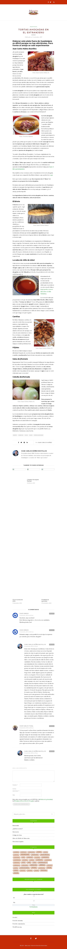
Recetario (33, 26)
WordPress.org (17, 927)
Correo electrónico (16, 790)
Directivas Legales (18, 841)
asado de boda (24, 867)
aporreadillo (43, 862)
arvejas (50, 865)
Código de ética (17, 835)
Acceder (15, 917)
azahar (36, 870)
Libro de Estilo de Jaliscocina (21, 838)
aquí (51, 175)
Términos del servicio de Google (23, 801)
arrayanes (25, 865)
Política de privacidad (46, 799)
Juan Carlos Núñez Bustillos (34, 451)
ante (23, 862)
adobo (39, 852)
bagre (16, 873)
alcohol (25, 859)
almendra (39, 859)
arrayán (33, 865)
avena (16, 870)
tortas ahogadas (38, 435)
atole (34, 867)
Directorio (16, 832)
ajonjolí (29, 857)
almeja (32, 859)
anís (29, 862)
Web (14, 795)
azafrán (30, 870)
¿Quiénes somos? (18, 828)
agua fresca (45, 854)
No (14, 902)
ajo (23, 857)
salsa (30, 435)
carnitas (20, 435)
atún (49, 867)
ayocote (23, 870)
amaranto (16, 862)
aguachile (35, 854)
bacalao (44, 870)
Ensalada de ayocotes (45, 600)
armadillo (16, 865)
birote (15, 435)
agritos (16, 854)
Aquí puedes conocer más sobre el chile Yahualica (46, 291)
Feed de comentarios (19, 924)
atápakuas (41, 867)
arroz (42, 865)
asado (15, 867)
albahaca (45, 857)
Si (13, 897)
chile (26, 435)
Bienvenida (16, 825)
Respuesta (52, 613)
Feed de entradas (18, 920)
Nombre (15, 785)
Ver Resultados (34, 907)
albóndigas (17, 859)
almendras (48, 859)
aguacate (25, 854)
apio (34, 862)
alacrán (37, 857)
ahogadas (16, 857)
